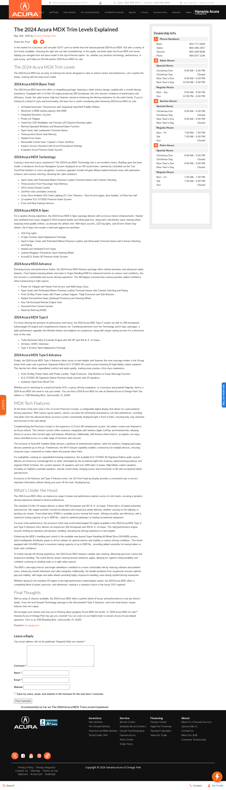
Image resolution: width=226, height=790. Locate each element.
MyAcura (23, 774)
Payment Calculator (160, 730)
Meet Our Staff (189, 735)
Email (18, 680)
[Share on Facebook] (35, 42)
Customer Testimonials (193, 739)
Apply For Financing (160, 726)
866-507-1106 (197, 55)
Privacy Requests (45, 767)
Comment (20, 665)
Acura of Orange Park (45, 36)
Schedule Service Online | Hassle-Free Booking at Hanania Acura (133, 731)
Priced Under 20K (98, 735)
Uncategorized (31, 625)
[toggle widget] (217, 776)
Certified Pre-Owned (114, 12)
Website (18, 687)
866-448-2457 (133, 2)
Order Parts (126, 743)
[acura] (25, 9)
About (188, 12)
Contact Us (187, 730)
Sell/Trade (53, 12)
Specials (132, 12)
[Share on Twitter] (42, 42)
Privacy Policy (26, 767)
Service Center (127, 721)
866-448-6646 (162, 2)
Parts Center (127, 739)
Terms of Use (50, 770)
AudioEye (50, 774)
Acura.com (36, 774)
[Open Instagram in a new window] (39, 755)
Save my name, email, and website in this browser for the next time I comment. (60, 694)
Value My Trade (158, 735)
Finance (144, 12)
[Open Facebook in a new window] (22, 755)
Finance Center (158, 721)
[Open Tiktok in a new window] (47, 755)
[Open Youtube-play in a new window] (31, 755)
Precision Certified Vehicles (103, 730)
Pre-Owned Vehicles (90, 12)
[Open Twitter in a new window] (14, 755)
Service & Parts (160, 12)
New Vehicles (70, 12)
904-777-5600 (197, 43)
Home (41, 12)
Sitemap (35, 770)
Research (176, 12)
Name (18, 673)
